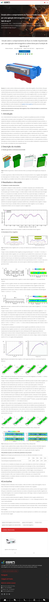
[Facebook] (2, 594)
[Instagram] (7, 594)
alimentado (41, 48)
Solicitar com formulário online (9, 571)
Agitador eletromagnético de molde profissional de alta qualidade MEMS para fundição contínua (11, 549)
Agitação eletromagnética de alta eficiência (11, 522)
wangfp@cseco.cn (9, 591)
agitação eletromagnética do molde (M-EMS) (11, 525)
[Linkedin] (4, 594)
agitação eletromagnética (27, 522)
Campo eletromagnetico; (28, 525)
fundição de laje (38, 522)
